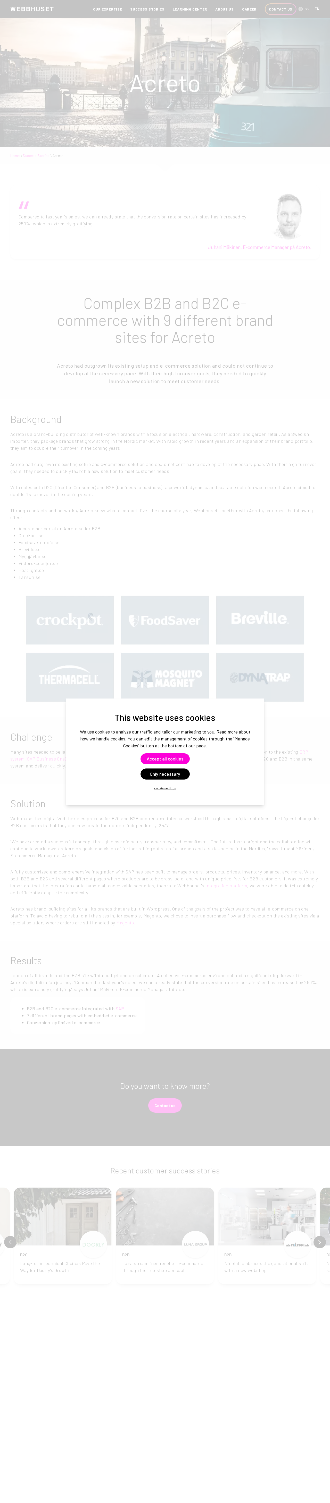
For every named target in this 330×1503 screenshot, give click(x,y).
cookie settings (165, 788)
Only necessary (165, 774)
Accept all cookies (165, 759)
